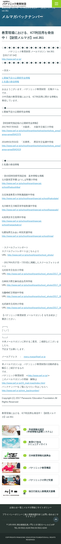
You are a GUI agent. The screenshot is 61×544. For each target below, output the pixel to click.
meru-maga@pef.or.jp (35, 356)
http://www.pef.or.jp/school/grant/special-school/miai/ (27, 236)
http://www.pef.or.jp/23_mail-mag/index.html (23, 383)
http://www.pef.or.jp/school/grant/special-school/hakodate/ (30, 198)
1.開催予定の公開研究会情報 (16, 78)
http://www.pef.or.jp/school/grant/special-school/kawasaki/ (30, 209)
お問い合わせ (49, 514)
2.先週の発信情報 (10, 81)
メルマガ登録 (29, 507)
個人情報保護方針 (33, 514)
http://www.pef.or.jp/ (11, 59)
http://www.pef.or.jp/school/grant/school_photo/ (31, 255)
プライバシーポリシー (13, 514)
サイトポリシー (44, 507)
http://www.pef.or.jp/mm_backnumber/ (20, 390)
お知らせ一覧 (16, 507)
